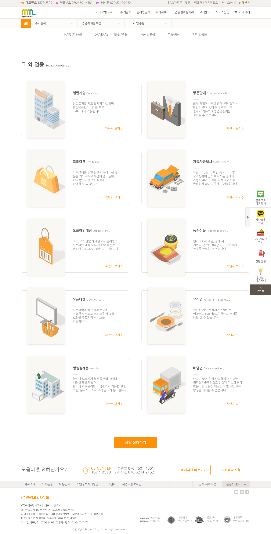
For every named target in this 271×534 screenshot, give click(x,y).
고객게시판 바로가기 (192, 470)
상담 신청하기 (135, 442)
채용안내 (64, 484)
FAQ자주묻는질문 (179, 2)
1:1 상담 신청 (231, 470)
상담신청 (244, 2)
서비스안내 (228, 2)
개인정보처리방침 (87, 484)
